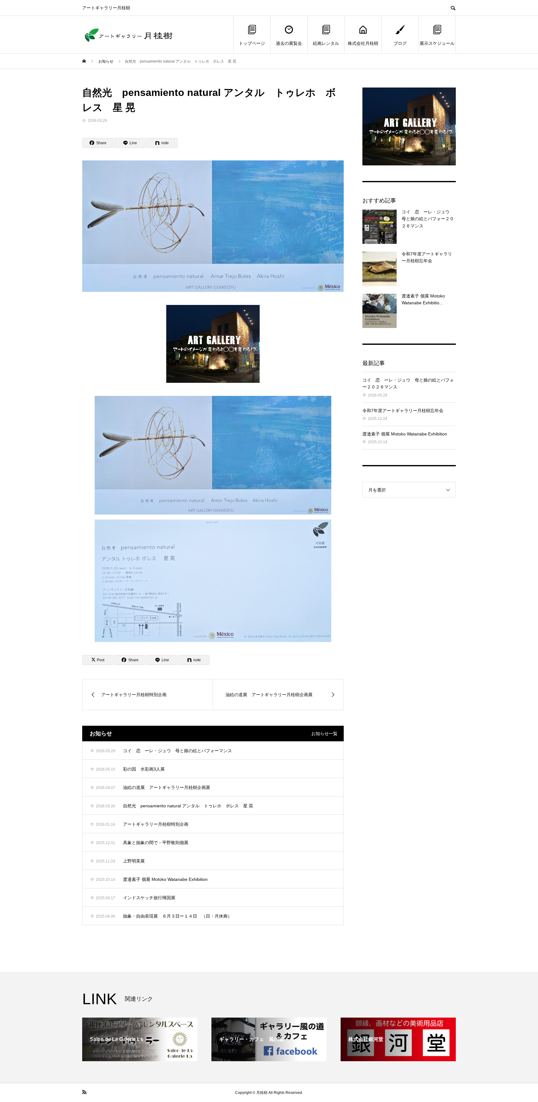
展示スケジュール (437, 43)
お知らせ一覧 (324, 733)
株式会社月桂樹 (363, 43)
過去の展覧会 (289, 43)
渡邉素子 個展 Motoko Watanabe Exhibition (404, 433)
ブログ (400, 43)
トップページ (252, 43)
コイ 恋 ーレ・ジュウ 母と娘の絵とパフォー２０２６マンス (428, 218)
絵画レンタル (326, 43)
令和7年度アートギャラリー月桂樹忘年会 (402, 410)
